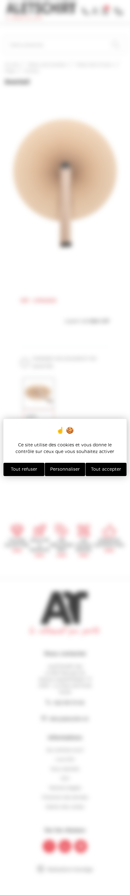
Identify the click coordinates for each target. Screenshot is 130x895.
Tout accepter (106, 469)
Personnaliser (65, 469)
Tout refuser (24, 469)
